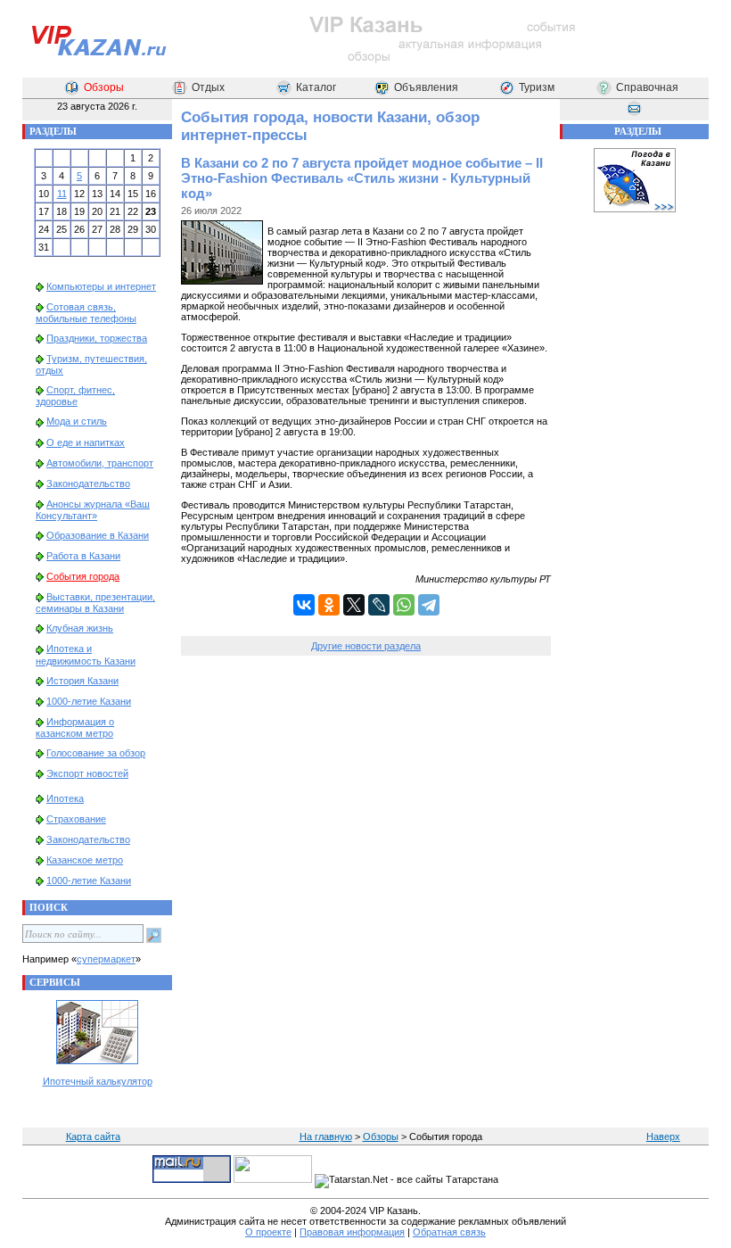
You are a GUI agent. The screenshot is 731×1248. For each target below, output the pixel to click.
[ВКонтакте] (304, 605)
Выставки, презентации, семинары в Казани (95, 602)
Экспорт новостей (87, 773)
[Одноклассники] (329, 605)
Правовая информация (352, 1232)
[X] (354, 605)
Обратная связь (449, 1232)
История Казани (82, 680)
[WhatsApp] (404, 605)
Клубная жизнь (79, 628)
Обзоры (104, 87)
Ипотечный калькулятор (97, 1081)
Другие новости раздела (366, 646)
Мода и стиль (76, 421)
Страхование (76, 819)
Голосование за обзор (95, 753)
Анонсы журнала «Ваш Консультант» (93, 510)
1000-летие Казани (88, 701)
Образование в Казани (97, 535)
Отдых (208, 87)
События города (82, 576)
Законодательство (88, 483)
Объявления (426, 87)
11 (62, 193)
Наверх (663, 1136)
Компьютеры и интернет (101, 286)
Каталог (316, 87)
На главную (326, 1136)
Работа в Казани (83, 555)
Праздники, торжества (96, 338)
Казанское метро (84, 860)
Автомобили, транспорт (99, 463)
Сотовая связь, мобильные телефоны (86, 313)
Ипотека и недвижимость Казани (86, 654)
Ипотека (65, 798)
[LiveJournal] (379, 605)
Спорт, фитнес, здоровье (75, 395)
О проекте (268, 1232)
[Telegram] (428, 605)
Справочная (647, 87)
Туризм (536, 87)
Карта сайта (93, 1136)
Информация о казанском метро (75, 727)
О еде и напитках (85, 442)
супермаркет (106, 959)
